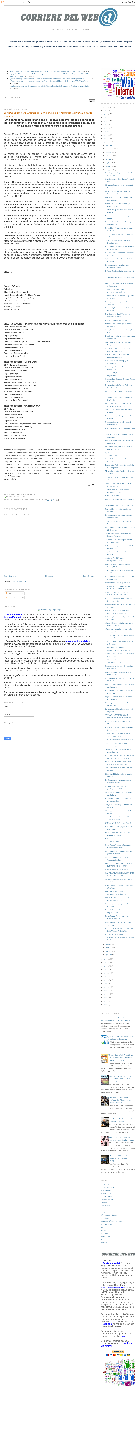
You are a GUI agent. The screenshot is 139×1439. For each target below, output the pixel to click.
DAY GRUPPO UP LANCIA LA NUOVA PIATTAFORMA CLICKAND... (119, 756)
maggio (109, 169)
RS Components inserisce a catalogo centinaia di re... (118, 516)
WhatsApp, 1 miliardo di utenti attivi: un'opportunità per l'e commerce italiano (114, 1019)
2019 (106, 135)
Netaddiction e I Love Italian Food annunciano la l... (118, 840)
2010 (106, 980)
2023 (106, 121)
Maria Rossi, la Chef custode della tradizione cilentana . (120, 1120)
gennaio (109, 954)
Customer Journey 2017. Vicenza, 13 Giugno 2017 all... (118, 858)
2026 (106, 110)
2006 (106, 994)
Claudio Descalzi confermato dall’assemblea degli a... (116, 290)
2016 (106, 959)
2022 (106, 124)
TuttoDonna (105, 1236)
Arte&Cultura (106, 1193)
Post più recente (10, 576)
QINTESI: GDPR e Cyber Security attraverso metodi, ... (117, 349)
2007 (106, 990)
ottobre (109, 152)
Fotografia (104, 1212)
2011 (106, 976)
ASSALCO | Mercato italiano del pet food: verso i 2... (118, 599)
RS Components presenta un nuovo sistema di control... (118, 781)
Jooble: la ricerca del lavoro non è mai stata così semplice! (120, 1037)
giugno (109, 166)
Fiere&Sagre (105, 1205)
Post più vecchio (89, 576)
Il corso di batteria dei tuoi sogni (117, 320)
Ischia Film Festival (112, 495)
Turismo (104, 1242)
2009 (106, 983)
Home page (49, 576)
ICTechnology (106, 1218)
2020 (106, 131)
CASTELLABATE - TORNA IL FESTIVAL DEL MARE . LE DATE (119, 1158)
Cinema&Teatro (107, 1196)
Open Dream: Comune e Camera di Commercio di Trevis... (118, 846)
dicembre (109, 145)
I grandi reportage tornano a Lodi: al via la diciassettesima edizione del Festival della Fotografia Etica (47, 78)
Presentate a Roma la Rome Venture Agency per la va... (118, 923)
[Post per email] (57, 500)
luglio (108, 162)
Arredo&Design (106, 1190)
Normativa (105, 1233)
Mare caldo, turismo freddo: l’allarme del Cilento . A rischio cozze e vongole (120, 1100)
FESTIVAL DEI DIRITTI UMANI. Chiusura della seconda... (117, 898)
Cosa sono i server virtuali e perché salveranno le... (118, 423)
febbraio (109, 951)
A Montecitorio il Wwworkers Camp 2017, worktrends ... (118, 818)
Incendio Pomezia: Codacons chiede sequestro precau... (118, 911)
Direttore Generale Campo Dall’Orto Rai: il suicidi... (118, 386)
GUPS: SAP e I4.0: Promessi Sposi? (118, 823)
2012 (106, 973)
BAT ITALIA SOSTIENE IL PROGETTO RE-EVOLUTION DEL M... (119, 929)
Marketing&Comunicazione (111, 1221)
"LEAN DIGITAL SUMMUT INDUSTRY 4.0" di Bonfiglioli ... (120, 734)
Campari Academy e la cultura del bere (119, 739)
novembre (110, 148)
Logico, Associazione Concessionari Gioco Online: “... (118, 698)
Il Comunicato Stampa (109, 1215)
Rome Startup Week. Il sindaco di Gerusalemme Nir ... (117, 917)
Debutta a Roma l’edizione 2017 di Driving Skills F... (118, 565)
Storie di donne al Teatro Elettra (117, 869)
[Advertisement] (69, 56)
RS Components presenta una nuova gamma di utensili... (118, 852)
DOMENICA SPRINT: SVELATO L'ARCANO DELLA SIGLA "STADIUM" (120, 1079)
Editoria (104, 1202)
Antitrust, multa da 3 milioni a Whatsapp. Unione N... (116, 661)
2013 (106, 969)
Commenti (11, 597)
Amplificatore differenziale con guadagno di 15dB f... (116, 787)
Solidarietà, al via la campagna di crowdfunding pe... (117, 361)
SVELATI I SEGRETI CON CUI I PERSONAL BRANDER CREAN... (119, 716)
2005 (106, 997)
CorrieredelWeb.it (107, 1187)
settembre (109, 155)
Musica (103, 1230)
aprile (108, 944)
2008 (106, 987)
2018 (106, 138)
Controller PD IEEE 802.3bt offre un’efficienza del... (117, 490)
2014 (106, 966)
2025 (106, 114)
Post (9, 593)
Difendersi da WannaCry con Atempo (118, 582)
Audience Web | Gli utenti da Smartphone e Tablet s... (115, 559)
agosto (108, 159)
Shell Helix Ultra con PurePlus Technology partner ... (116, 744)
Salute (103, 1239)
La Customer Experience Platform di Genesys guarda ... (118, 447)
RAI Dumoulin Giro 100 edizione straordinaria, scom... (117, 315)
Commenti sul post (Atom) (21, 581)
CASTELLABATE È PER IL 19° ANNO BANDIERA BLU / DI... (119, 874)
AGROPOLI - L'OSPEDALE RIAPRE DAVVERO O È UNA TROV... (118, 864)
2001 (106, 1004)
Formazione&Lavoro (108, 1208)
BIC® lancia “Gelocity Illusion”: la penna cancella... (118, 799)
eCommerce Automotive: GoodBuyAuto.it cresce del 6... (117, 648)
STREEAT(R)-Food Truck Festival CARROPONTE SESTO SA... (117, 587)
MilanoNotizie (106, 1224)
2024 (106, 117)
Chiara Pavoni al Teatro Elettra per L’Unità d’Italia (117, 241)
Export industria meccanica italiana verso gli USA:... (118, 673)
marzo (108, 947)
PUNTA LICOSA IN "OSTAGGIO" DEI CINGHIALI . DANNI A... (119, 404)
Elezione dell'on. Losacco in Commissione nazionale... (115, 892)
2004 (106, 1001)
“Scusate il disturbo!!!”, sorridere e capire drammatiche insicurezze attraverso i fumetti (120, 1057)
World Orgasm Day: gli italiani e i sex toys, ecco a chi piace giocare (121, 1138)
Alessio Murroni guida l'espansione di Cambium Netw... (119, 624)
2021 (106, 128)
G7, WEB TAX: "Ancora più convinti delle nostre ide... (118, 540)
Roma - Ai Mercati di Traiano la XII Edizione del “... (118, 192)
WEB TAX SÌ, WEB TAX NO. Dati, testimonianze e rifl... (118, 833)
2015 (106, 962)
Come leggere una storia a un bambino (119, 505)
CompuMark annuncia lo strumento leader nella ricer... (118, 534)
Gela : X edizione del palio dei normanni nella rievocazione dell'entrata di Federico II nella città (45, 71)
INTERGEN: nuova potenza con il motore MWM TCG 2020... (117, 612)
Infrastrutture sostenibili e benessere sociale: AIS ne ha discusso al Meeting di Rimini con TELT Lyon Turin (49, 81)
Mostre (103, 1227)
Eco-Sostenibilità (107, 1199)
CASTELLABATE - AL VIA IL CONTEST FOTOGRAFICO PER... (118, 593)
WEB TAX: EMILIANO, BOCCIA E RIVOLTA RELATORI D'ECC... (118, 762)
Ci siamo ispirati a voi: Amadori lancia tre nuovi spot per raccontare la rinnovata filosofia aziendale (48, 114)
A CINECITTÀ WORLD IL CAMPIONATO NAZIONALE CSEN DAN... (119, 937)
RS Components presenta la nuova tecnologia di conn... (117, 266)
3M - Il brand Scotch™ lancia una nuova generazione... (117, 355)
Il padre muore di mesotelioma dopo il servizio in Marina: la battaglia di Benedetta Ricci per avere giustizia (49, 86)
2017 (106, 142)
